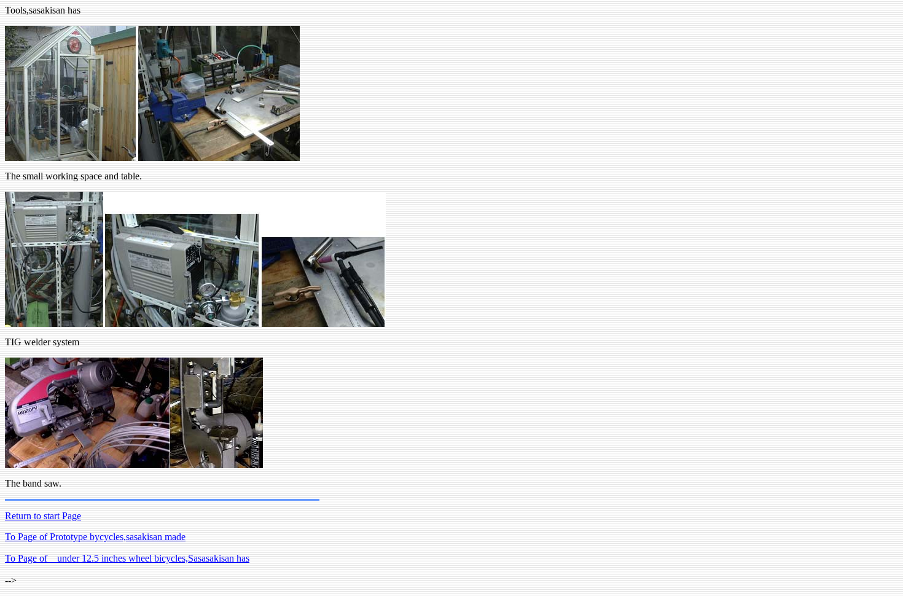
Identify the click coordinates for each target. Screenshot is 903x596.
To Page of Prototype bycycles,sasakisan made (95, 536)
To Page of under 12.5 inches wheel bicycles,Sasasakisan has (127, 558)
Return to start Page (43, 516)
